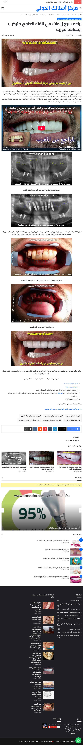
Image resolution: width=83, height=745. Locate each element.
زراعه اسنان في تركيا (71, 420)
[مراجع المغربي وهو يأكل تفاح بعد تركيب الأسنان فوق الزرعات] (41, 458)
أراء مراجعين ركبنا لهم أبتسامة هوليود (69, 604)
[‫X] (73, 440)
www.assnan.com (71, 387)
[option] (41, 510)
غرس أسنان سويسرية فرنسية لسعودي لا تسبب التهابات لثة (36, 707)
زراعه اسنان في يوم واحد (51, 420)
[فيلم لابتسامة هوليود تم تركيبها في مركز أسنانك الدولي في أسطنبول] (48, 605)
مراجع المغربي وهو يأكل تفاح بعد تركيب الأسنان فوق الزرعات (42, 468)
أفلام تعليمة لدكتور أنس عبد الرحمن (69, 612)
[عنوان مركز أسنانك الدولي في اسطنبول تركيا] (48, 685)
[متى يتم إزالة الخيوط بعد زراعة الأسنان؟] (75, 552)
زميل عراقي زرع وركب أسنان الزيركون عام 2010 (14, 468)
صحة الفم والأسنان (74, 629)
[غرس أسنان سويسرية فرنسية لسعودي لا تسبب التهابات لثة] (48, 707)
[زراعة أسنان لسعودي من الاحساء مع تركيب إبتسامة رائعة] (69, 458)
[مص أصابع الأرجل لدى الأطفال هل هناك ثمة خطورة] (75, 570)
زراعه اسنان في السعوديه (53, 416)
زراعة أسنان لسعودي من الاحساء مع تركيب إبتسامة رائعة (70, 468)
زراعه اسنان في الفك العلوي (30, 416)
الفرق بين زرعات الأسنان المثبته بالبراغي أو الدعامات (36, 695)
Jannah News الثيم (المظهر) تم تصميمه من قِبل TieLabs (35, 741)
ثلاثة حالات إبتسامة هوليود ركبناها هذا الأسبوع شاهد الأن (51, 576)
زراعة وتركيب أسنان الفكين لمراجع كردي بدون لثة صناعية (63, 409)
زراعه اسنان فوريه (72, 416)
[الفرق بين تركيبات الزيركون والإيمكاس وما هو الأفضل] (75, 543)
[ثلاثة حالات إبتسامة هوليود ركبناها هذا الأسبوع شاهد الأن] (75, 579)
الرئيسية (77, 14)
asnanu (78, 35)
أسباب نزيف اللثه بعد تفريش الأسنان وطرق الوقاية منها (35, 645)
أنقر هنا (60, 393)
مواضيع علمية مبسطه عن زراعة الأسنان (68, 635)
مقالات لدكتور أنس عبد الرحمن (71, 632)
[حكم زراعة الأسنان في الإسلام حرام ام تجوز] (75, 561)
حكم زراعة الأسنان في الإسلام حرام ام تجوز (56, 558)
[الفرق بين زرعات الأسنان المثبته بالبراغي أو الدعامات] (48, 695)
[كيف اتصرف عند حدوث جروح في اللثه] (48, 620)
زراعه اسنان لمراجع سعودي (28, 420)
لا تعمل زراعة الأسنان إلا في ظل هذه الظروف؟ (61, 528)
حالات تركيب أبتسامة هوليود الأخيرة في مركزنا (66, 618)
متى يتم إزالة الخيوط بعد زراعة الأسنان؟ (57, 549)
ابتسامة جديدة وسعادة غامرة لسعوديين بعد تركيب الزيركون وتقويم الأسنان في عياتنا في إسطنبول (35, 632)
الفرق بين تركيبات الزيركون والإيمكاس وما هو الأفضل (53, 540)
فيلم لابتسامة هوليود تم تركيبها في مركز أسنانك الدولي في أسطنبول (35, 607)
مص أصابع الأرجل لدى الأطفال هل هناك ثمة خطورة (53, 567)
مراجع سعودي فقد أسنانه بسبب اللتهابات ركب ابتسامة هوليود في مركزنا (35, 672)
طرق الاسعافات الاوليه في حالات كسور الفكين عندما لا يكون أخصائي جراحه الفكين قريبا (35, 658)
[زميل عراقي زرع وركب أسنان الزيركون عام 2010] (14, 458)
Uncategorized (75, 600)
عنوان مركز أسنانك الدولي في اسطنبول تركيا (35, 684)
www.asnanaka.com (71, 384)
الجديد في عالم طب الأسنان (72, 615)
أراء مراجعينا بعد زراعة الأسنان (71, 609)
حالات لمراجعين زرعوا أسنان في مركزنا (63, 14)
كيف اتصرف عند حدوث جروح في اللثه (36, 619)
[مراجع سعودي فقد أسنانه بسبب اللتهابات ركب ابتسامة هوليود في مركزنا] (48, 670)
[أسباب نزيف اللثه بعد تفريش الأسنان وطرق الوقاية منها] (48, 646)
